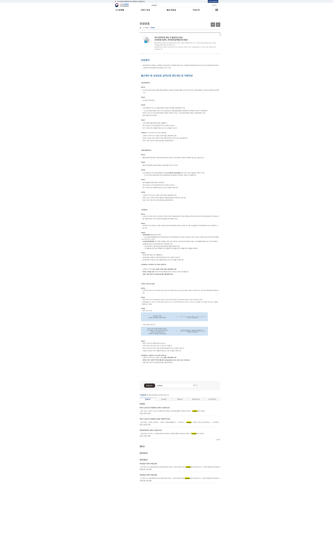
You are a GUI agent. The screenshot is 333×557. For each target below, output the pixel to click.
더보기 (218, 440)
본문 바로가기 (118, 1)
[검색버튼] (215, 5)
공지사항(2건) (212, 399)
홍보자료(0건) (196, 399)
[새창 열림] (213, 26)
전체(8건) (147, 399)
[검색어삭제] (213, 5)
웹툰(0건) (180, 399)
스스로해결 (146, 27)
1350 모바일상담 (213, 1)
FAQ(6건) (163, 399)
